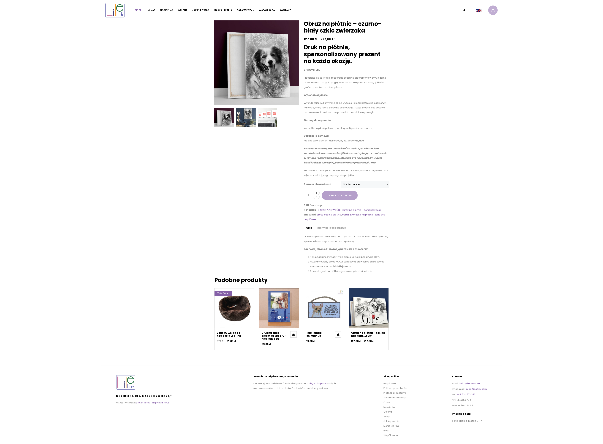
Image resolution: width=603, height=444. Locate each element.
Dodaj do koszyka (340, 195)
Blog (385, 430)
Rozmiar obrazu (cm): (317, 184)
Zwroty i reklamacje (394, 397)
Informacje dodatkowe (331, 227)
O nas (151, 10)
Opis (309, 227)
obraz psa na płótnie (329, 214)
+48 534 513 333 (465, 394)
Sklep (138, 10)
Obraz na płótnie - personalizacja (361, 210)
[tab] (309, 228)
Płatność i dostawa (394, 392)
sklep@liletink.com (476, 389)
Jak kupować (200, 10)
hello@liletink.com (469, 383)
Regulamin (389, 383)
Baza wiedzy (244, 10)
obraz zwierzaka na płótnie (358, 214)
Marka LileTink (223, 10)
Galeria (182, 10)
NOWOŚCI (334, 210)
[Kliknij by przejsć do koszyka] (493, 10)
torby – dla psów (316, 383)
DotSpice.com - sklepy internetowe (152, 402)
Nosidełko (166, 10)
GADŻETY (323, 210)
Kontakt (285, 10)
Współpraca (267, 10)
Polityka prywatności (395, 388)
